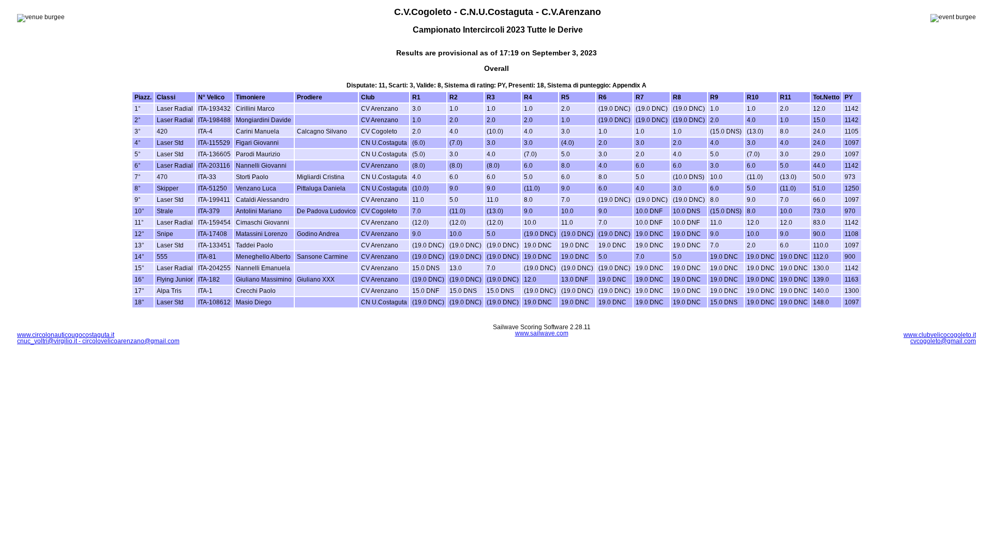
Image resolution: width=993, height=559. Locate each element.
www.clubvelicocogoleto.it (940, 335)
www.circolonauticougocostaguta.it (65, 335)
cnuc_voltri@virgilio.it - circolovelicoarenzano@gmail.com (98, 341)
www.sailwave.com (541, 333)
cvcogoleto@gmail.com (943, 341)
